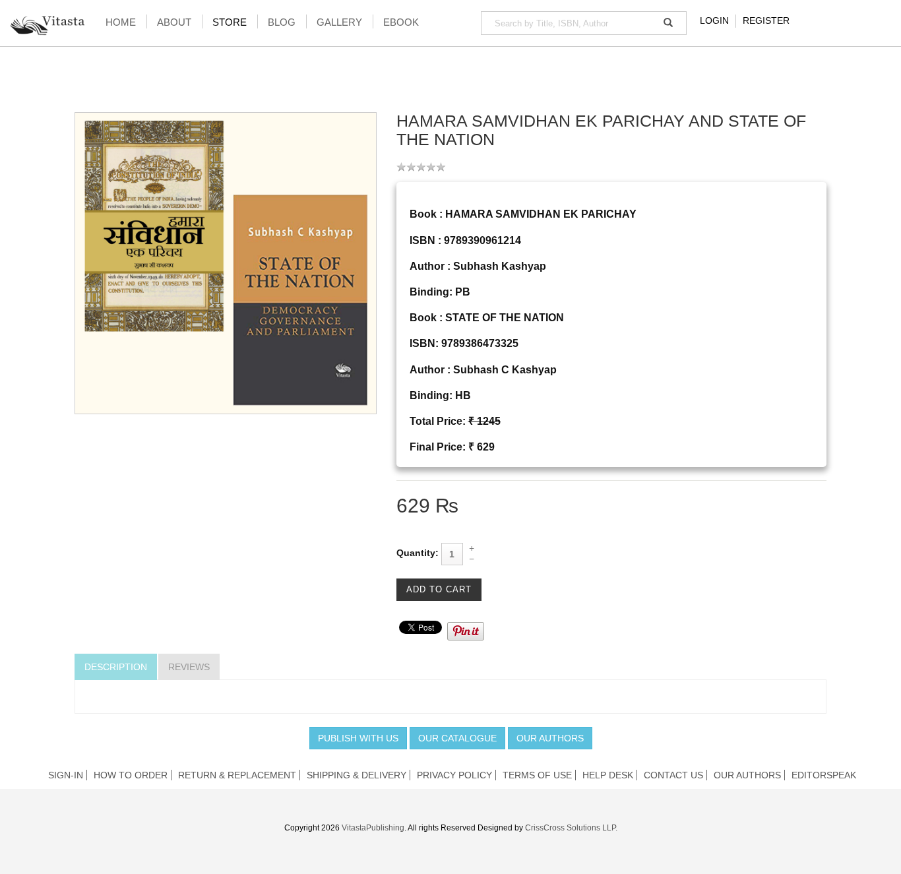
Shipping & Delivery (356, 775)
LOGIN (714, 20)
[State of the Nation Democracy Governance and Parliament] (226, 262)
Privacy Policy (454, 775)
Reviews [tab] (189, 667)
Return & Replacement (237, 775)
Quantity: (417, 552)
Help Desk (607, 775)
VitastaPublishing (373, 827)
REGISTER (766, 20)
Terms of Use (537, 775)
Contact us (673, 775)
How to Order (131, 775)
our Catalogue (457, 738)
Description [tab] (115, 667)
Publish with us (358, 738)
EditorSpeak (824, 775)
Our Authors (550, 738)
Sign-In (65, 775)
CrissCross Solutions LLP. (571, 827)
